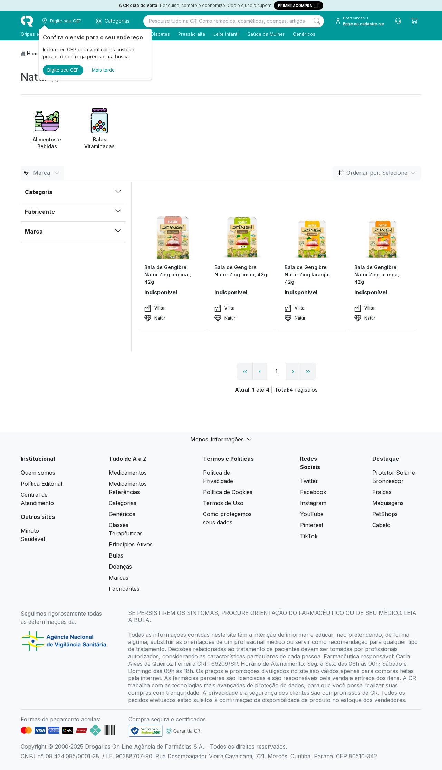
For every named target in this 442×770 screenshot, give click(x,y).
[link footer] (145, 731)
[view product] (172, 238)
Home (33, 53)
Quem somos (38, 472)
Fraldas (382, 491)
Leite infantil (226, 34)
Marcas (118, 577)
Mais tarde (103, 70)
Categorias (122, 503)
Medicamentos (128, 472)
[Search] (317, 21)
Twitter (309, 480)
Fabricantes (124, 588)
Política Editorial (41, 483)
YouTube (312, 514)
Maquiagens (388, 503)
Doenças (120, 566)
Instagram (313, 503)
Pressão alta (191, 34)
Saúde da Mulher (266, 34)
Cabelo (381, 525)
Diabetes (160, 34)
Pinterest (311, 525)
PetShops (385, 514)
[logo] (27, 21)
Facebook (313, 491)
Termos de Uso (223, 503)
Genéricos (304, 34)
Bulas (116, 555)
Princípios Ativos (131, 544)
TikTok (309, 536)
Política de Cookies (227, 491)
